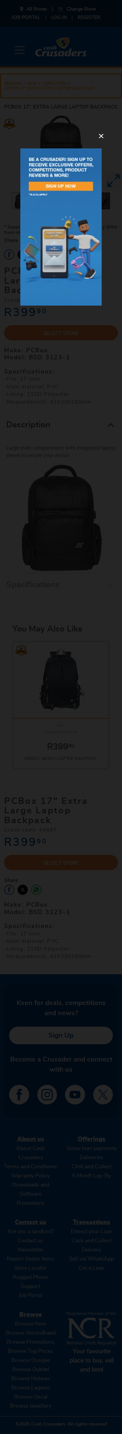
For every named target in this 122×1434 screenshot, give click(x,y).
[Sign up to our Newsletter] (61, 227)
